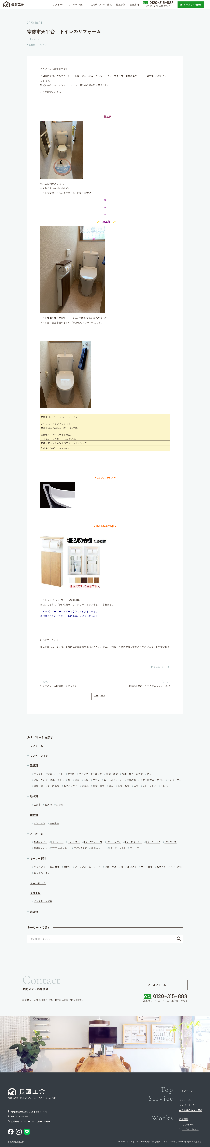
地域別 (34, 796)
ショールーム (38, 883)
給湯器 (85, 786)
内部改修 (131, 779)
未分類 (34, 911)
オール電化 (146, 866)
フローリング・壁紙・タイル (49, 779)
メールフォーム (157, 985)
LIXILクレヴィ (114, 842)
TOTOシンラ (40, 848)
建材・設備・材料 (113, 866)
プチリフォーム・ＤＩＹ (87, 866)
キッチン (38, 774)
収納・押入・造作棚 (132, 774)
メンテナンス (149, 786)
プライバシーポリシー (172, 1141)
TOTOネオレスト (60, 848)
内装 (149, 774)
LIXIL (158, 666)
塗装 (111, 786)
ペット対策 (176, 866)
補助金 (67, 866)
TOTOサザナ (40, 842)
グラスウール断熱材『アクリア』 (59, 685)
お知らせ (121, 1141)
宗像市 (59, 804)
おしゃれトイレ (42, 872)
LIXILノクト (57, 842)
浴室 (49, 774)
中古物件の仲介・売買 (190, 1110)
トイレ (44, 44)
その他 (164, 786)
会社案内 (146, 1141)
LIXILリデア (171, 842)
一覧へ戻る (99, 696)
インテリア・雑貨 (43, 901)
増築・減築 (123, 786)
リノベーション (39, 755)
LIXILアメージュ (133, 842)
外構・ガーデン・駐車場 (46, 786)
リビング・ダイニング (90, 774)
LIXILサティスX (117, 848)
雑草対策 (132, 866)
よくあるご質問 (133, 1141)
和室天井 (161, 866)
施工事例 (183, 1119)
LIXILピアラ (74, 842)
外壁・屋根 (98, 786)
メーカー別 (36, 833)
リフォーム (34, 39)
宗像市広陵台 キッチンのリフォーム (148, 685)
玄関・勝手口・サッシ (151, 779)
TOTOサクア (80, 848)
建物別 (34, 815)
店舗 (136, 786)
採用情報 (156, 1141)
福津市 (48, 804)
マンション (39, 823)
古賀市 (37, 804)
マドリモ (134, 848)
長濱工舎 (35, 893)
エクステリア (70, 786)
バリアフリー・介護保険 (46, 866)
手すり (96, 779)
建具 (77, 779)
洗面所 (71, 774)
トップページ (186, 1090)
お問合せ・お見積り (192, 1141)
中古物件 (54, 823)
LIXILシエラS (153, 842)
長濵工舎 (17, 4)
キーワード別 (38, 858)
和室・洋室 (112, 774)
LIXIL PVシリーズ (93, 842)
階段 (86, 779)
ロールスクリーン (113, 779)
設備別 (32, 44)
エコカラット (98, 848)
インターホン (175, 779)
